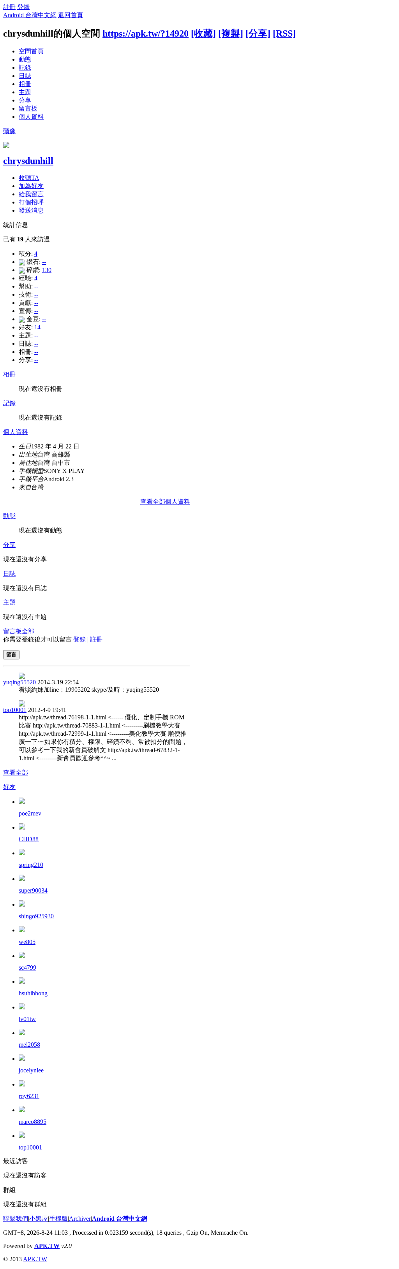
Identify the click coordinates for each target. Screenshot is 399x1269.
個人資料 (31, 116)
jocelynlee (31, 1070)
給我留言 (31, 194)
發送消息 (31, 210)
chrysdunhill (28, 161)
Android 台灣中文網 (29, 15)
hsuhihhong (33, 993)
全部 (28, 631)
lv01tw (27, 1019)
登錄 (23, 7)
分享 (25, 100)
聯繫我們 (15, 1218)
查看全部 (15, 772)
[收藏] (203, 33)
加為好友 (31, 186)
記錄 (25, 67)
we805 (27, 942)
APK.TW (47, 1246)
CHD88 (29, 839)
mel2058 (29, 1044)
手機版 (58, 1218)
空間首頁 (31, 51)
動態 (25, 59)
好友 (9, 787)
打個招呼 (31, 202)
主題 (25, 92)
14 (37, 327)
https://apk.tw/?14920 (145, 33)
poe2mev (30, 813)
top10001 (14, 710)
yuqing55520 (19, 682)
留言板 (28, 108)
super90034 (33, 890)
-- (44, 261)
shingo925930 (36, 916)
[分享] (257, 33)
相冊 (25, 84)
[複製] (230, 33)
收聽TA (29, 177)
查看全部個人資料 (165, 501)
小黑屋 (38, 1218)
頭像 (9, 131)
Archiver (80, 1218)
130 (46, 270)
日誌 (25, 75)
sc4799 (27, 967)
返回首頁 (70, 15)
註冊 (9, 7)
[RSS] (284, 33)
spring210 (31, 864)
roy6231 (29, 1096)
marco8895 (32, 1121)
